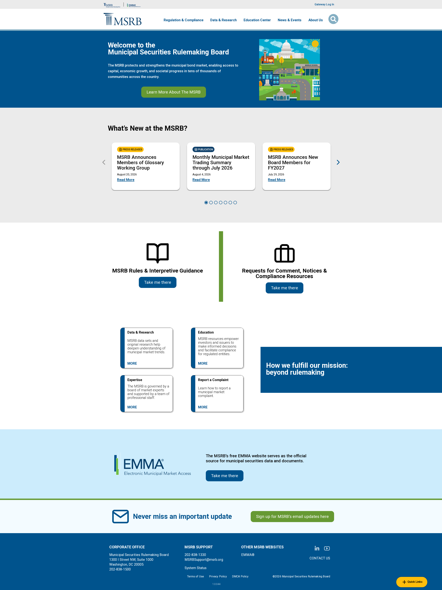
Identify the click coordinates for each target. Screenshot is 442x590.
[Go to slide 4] (220, 202)
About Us (315, 20)
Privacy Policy (218, 576)
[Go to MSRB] (112, 4)
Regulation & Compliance (183, 20)
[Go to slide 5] (225, 202)
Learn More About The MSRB (174, 92)
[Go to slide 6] (230, 202)
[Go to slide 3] (216, 202)
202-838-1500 (120, 569)
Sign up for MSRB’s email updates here (292, 516)
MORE (132, 363)
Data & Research (223, 20)
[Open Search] (333, 19)
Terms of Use (195, 576)
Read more (125, 180)
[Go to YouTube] (327, 548)
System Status (195, 568)
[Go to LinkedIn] (317, 548)
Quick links (414, 581)
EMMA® (247, 555)
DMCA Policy (240, 576)
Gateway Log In (324, 4)
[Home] (122, 19)
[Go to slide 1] (206, 202)
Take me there (157, 282)
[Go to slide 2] (211, 202)
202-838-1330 (195, 555)
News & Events (289, 20)
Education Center (257, 20)
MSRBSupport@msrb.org (204, 560)
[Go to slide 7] (235, 202)
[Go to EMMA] (134, 4)
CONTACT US (320, 558)
